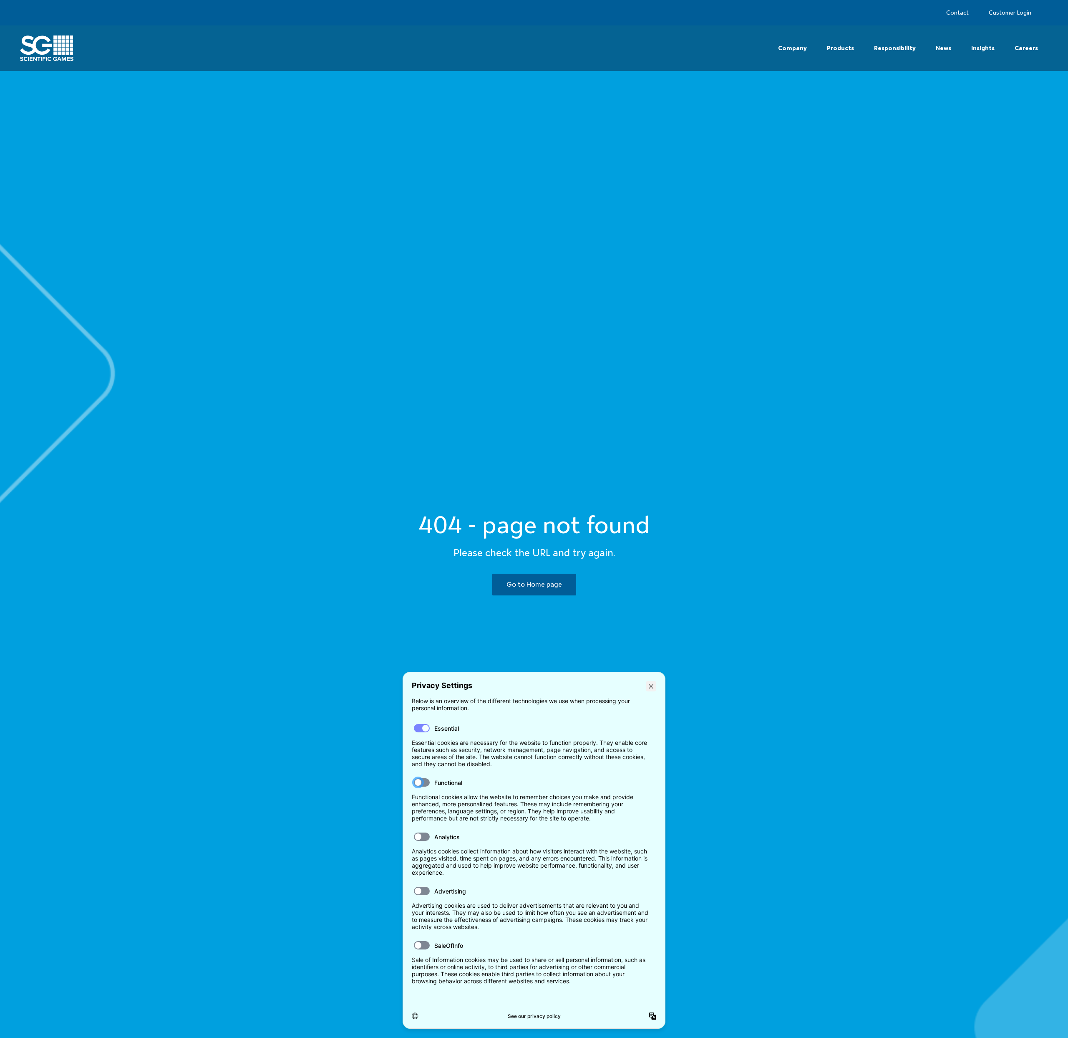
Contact (957, 12)
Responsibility (895, 48)
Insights (983, 48)
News (943, 48)
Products (840, 48)
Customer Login (1010, 12)
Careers (1026, 48)
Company (792, 48)
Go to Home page (534, 584)
